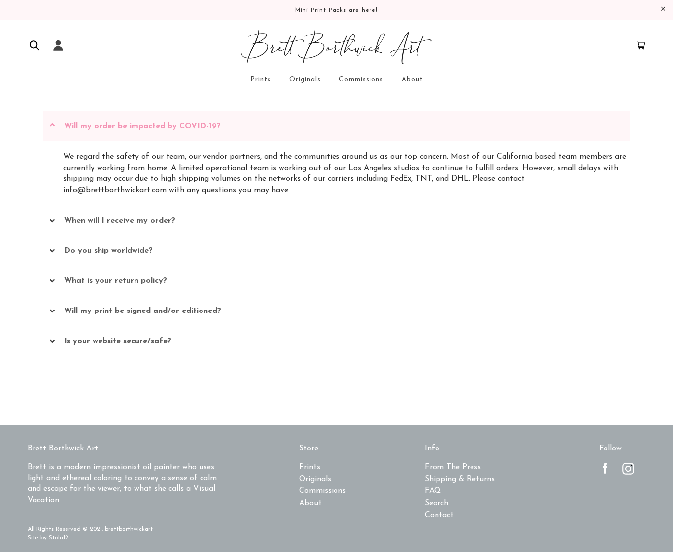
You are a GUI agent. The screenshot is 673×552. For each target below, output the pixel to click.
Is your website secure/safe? (117, 341)
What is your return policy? (115, 281)
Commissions (322, 491)
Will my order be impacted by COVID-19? (142, 126)
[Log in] (58, 47)
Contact (439, 515)
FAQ (433, 491)
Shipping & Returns (460, 479)
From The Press (453, 467)
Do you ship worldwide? (108, 251)
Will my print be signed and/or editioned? (142, 311)
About (310, 503)
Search (436, 503)
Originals (315, 479)
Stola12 (58, 538)
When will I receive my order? (119, 221)
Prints (309, 467)
